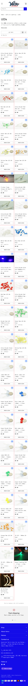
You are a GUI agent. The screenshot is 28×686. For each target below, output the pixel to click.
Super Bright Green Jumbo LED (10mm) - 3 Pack (21, 483)
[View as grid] (22, 32)
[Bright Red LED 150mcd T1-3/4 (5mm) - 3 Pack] (7, 313)
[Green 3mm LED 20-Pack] (7, 125)
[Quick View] (12, 39)
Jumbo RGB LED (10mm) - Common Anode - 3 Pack (6, 456)
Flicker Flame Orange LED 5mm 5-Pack (6, 189)
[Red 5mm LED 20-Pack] (7, 286)
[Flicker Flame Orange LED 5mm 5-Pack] (7, 179)
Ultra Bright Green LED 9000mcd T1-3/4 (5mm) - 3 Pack (6, 349)
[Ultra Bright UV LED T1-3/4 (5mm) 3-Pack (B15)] (7, 259)
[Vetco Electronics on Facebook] (2, 665)
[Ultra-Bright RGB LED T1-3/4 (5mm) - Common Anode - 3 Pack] (7, 205)
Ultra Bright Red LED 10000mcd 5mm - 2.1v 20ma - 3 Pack (21, 296)
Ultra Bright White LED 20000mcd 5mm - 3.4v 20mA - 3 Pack (21, 215)
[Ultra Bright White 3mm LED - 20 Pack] (7, 45)
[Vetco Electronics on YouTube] (4, 665)
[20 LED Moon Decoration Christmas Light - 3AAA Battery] (7, 580)
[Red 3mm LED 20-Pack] (7, 98)
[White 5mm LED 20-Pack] (7, 232)
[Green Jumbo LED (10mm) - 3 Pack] (7, 473)
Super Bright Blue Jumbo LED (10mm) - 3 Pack (6, 430)
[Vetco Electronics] (14, 3)
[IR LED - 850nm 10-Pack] (7, 554)
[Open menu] (1, 3)
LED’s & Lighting (11, 14)
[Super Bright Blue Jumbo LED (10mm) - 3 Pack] (7, 420)
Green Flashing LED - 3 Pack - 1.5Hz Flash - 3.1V (21, 564)
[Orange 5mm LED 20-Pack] (7, 527)
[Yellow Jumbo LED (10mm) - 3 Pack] (7, 500)
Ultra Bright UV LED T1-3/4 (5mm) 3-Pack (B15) (6, 269)
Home (2, 14)
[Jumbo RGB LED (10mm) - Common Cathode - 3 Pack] (7, 366)
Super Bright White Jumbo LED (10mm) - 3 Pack (6, 403)
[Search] (25, 8)
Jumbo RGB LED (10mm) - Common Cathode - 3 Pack (6, 376)
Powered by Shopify (6, 676)
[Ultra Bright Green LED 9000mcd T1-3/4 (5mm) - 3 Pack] (7, 339)
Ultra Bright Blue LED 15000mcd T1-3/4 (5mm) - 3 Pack (21, 269)
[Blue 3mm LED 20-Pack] (7, 71)
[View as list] (25, 32)
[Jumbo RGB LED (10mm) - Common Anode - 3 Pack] (7, 446)
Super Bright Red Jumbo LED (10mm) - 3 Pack (21, 456)
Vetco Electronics (16, 675)
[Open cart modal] (25, 3)
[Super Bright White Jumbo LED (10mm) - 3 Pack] (7, 393)
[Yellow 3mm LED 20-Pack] (7, 152)
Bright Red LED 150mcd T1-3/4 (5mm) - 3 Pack (5, 323)
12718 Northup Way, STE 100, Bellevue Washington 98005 (15, 656)
